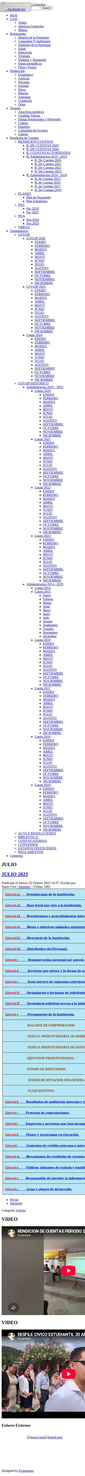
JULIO (39, 264)
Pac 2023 (32, 212)
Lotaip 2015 (43, 591)
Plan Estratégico (36, 201)
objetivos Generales (31, 26)
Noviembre (50, 632)
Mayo (47, 610)
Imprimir (24, 886)
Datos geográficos (30, 63)
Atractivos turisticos (31, 112)
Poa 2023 (32, 223)
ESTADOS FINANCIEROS (37, 848)
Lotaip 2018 (43, 736)
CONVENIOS (28, 844)
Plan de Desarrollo (38, 197)
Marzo (47, 603)
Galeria (23, 134)
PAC (21, 205)
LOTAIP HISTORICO (33, 383)
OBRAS (24, 227)
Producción (17, 71)
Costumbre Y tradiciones (34, 41)
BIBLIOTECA (28, 837)
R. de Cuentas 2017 (47, 186)
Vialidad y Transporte (32, 60)
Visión (22, 22)
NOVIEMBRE (45, 279)
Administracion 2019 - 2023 (44, 387)
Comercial (25, 100)
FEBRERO (42, 246)
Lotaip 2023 (43, 536)
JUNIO (39, 260)
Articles (21, 1210)
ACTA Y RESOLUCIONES (37, 833)
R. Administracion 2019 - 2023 (46, 156)
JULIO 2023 (15, 874)
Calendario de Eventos (33, 130)
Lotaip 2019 (43, 785)
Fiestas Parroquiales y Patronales (39, 119)
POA (21, 216)
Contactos (16, 855)
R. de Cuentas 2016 (47, 182)
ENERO (40, 242)
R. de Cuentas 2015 (47, 179)
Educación (25, 52)
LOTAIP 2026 (35, 238)
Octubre (48, 629)
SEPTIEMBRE (45, 272)
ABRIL (40, 253)
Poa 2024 (32, 219)
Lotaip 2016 (43, 640)
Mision (22, 30)
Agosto (47, 621)
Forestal (23, 86)
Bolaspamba (18, 34)
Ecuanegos (26, 1470)
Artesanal (24, 97)
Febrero (48, 599)
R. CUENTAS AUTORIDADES (48, 153)
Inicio (13, 15)
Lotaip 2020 (43, 391)
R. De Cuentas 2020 (48, 160)
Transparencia (19, 231)
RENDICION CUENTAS (35, 141)
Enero (47, 595)
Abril (46, 606)
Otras (21, 104)
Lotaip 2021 (43, 439)
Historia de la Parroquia (33, 37)
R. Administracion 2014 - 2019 (46, 175)
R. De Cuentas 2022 (48, 167)
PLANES (24, 193)
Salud (22, 48)
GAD (13, 19)
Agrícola (24, 78)
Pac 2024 (32, 208)
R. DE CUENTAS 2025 (42, 145)
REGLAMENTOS (30, 852)
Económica (25, 74)
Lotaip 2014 (43, 588)
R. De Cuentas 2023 (48, 171)
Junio (46, 614)
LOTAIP (24, 234)
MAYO (40, 257)
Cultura (23, 123)
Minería (23, 93)
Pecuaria (23, 82)
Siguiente (16, 1203)
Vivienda (24, 56)
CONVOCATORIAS (32, 841)
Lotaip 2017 (43, 688)
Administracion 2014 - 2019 (44, 584)
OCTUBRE (43, 275)
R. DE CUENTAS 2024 (42, 149)
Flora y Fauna (27, 67)
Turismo (15, 108)
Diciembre (50, 636)
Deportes (24, 127)
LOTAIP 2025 (35, 286)
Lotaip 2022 (43, 487)
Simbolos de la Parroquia (34, 45)
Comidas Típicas (29, 115)
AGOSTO (41, 268)
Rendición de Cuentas (24, 138)
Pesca (22, 89)
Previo (14, 1199)
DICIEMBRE (44, 283)
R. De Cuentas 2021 (48, 164)
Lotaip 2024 (34, 335)
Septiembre (50, 625)
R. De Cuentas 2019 (48, 190)
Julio (46, 617)
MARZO (41, 249)
